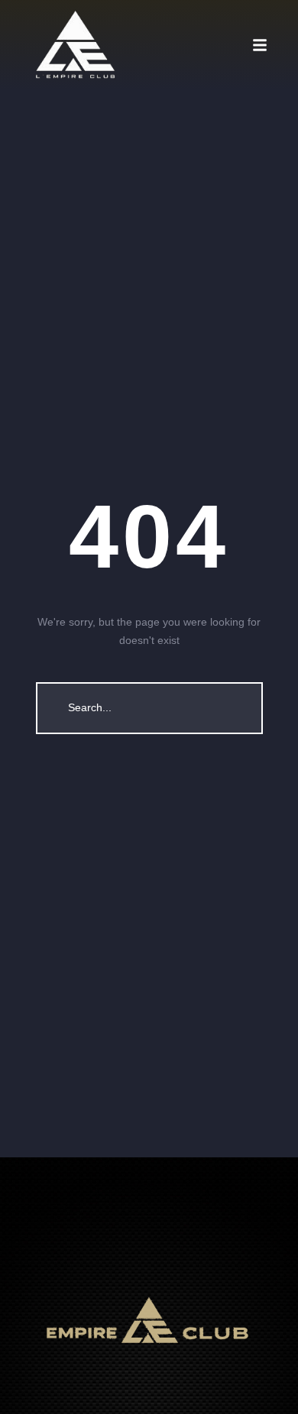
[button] (275, 45)
